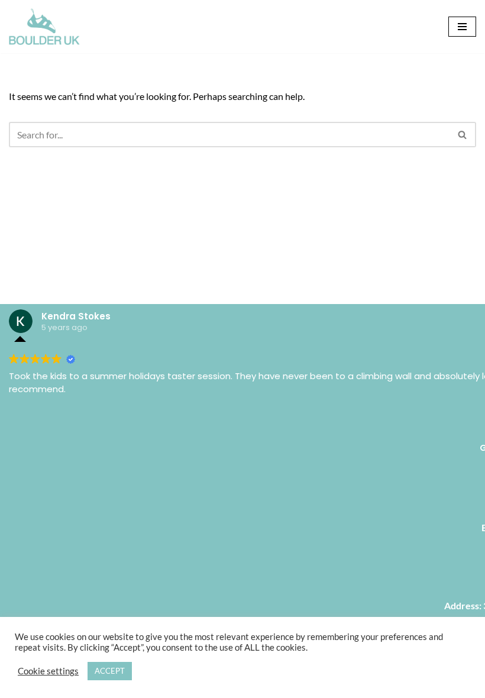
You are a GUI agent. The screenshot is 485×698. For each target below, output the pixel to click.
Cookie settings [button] (48, 671)
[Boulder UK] (44, 26)
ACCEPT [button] (110, 671)
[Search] (463, 134)
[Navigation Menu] (462, 27)
